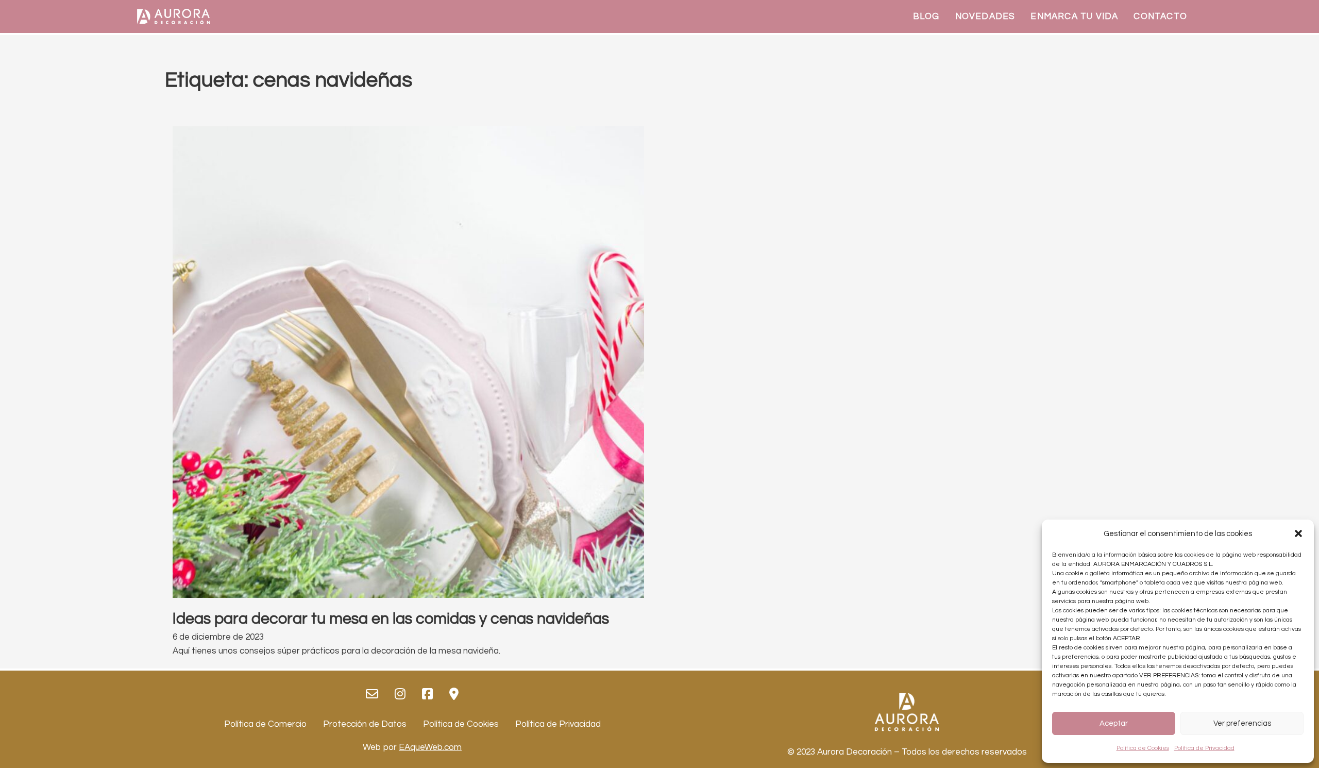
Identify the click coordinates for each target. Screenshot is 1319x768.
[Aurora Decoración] (173, 16)
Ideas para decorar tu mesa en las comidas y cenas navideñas (391, 619)
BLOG (926, 16)
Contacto (1160, 16)
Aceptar (1114, 723)
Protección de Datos (365, 724)
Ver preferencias (1242, 723)
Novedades (985, 16)
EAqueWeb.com (430, 747)
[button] (1298, 533)
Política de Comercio (265, 724)
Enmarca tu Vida (1074, 16)
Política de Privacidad (1204, 748)
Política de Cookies (1143, 748)
